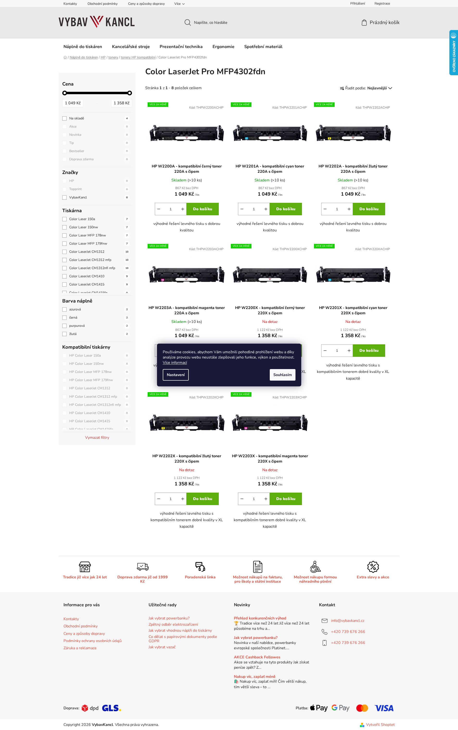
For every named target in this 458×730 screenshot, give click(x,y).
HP (98, 181)
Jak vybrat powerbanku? (169, 618)
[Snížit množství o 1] (158, 209)
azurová (98, 309)
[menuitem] (83, 46)
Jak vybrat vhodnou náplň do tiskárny (180, 631)
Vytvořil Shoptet (380, 724)
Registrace (382, 3)
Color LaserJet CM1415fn (98, 293)
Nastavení (176, 374)
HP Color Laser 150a (98, 355)
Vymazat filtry (97, 437)
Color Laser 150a (98, 219)
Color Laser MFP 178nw (98, 235)
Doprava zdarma (98, 159)
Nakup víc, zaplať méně (255, 677)
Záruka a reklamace (80, 648)
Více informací (175, 362)
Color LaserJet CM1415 (98, 284)
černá (98, 317)
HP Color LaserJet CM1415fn (98, 429)
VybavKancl (98, 197)
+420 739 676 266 (348, 631)
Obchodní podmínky (103, 3)
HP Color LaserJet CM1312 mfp (98, 396)
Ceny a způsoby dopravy (146, 3)
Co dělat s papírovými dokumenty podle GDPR (183, 639)
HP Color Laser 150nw (98, 363)
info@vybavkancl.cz (347, 620)
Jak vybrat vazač (162, 647)
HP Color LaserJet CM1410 (98, 413)
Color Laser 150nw (98, 227)
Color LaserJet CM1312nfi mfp (98, 268)
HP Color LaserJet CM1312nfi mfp (98, 404)
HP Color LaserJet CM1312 (98, 388)
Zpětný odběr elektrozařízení (173, 625)
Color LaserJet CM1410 (98, 276)
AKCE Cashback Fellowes (257, 657)
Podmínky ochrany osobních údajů (92, 640)
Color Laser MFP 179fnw (98, 243)
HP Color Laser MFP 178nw (98, 372)
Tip (98, 143)
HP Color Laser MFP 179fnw (98, 380)
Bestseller (98, 151)
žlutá (98, 334)
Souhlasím (282, 374)
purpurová (98, 325)
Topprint (98, 189)
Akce (98, 126)
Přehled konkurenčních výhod (260, 618)
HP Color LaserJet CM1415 (98, 421)
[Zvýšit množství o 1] (182, 209)
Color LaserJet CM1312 (98, 251)
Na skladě (98, 118)
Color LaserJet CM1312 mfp (98, 260)
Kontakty (70, 3)
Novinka (98, 134)
